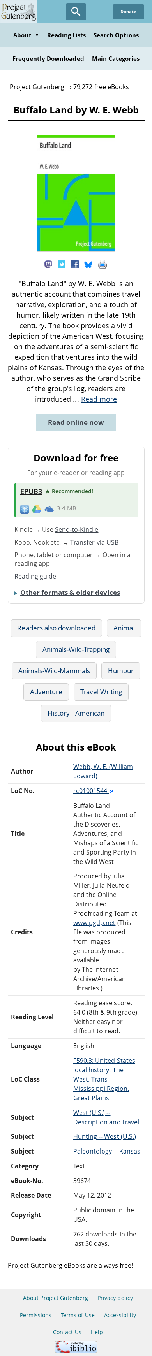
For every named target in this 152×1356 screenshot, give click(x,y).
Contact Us (67, 1332)
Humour (121, 670)
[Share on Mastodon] (48, 263)
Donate (128, 11)
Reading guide (35, 576)
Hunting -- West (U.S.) (104, 1136)
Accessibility (120, 1315)
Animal (123, 627)
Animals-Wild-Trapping (76, 649)
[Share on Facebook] (75, 263)
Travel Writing (101, 691)
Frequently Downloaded (48, 58)
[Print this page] (102, 263)
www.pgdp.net (94, 922)
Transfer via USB (94, 542)
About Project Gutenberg (55, 1297)
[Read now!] (76, 249)
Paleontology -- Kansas (106, 1151)
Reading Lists (66, 35)
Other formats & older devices (70, 592)
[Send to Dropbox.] (24, 509)
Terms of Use (77, 1315)
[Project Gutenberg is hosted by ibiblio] (76, 1351)
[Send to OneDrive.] (49, 509)
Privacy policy (115, 1297)
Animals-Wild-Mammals (54, 670)
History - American (76, 713)
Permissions (35, 1315)
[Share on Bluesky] (88, 263)
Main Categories (116, 58)
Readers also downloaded (56, 627)
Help (97, 1332)
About (26, 35)
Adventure (46, 691)
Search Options (116, 35)
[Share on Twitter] (61, 263)
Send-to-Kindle (77, 529)
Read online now (76, 422)
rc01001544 (91, 790)
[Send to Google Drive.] (36, 508)
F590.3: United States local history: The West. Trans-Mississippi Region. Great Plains (104, 1079)
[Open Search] (76, 11)
